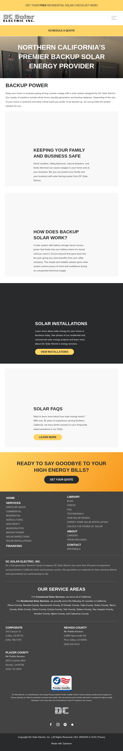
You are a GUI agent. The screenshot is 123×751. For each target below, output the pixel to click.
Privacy (101, 737)
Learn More (48, 437)
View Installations (54, 351)
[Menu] (114, 18)
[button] (51, 724)
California (86, 597)
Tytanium (67, 743)
